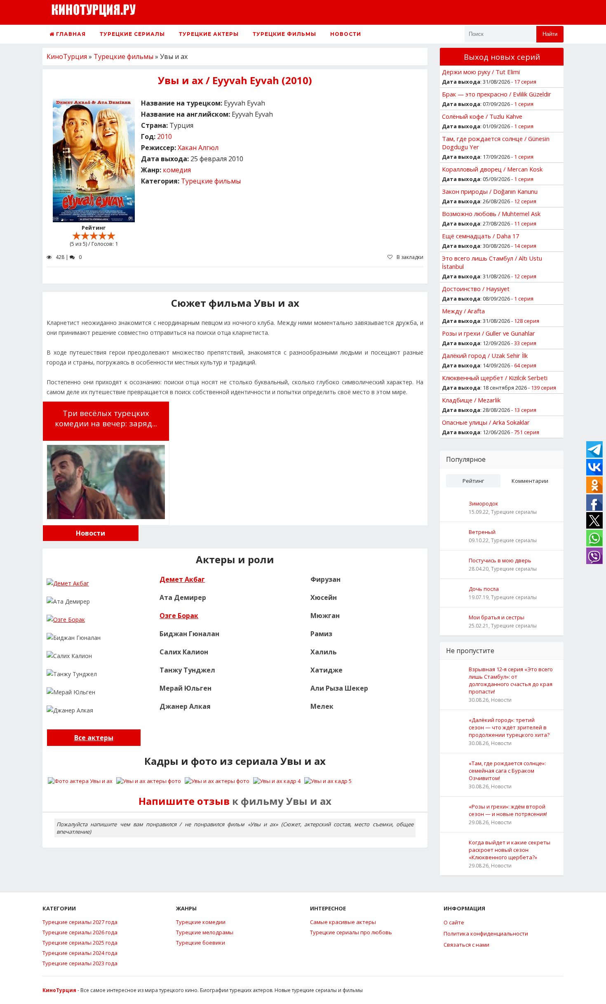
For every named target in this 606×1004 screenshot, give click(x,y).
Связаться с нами (466, 944)
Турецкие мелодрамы (204, 932)
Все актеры (93, 737)
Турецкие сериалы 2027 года (79, 922)
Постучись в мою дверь (500, 560)
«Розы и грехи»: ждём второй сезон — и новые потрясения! (508, 810)
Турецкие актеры (209, 34)
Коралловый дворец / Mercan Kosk (492, 169)
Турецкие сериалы (132, 34)
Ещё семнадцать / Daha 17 (480, 236)
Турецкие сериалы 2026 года (79, 932)
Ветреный (482, 532)
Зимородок (483, 503)
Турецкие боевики (200, 942)
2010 (164, 136)
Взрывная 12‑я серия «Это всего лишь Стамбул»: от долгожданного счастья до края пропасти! (511, 680)
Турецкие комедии (200, 922)
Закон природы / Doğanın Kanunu (490, 191)
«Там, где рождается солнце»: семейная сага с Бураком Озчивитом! (507, 770)
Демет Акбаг (182, 579)
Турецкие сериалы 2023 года (79, 963)
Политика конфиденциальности (486, 933)
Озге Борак (179, 615)
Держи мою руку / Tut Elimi (481, 72)
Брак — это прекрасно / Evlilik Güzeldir (496, 94)
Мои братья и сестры (496, 617)
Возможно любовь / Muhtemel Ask (491, 213)
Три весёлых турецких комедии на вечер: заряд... (106, 418)
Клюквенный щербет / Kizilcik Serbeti (494, 378)
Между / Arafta (463, 311)
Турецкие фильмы (284, 34)
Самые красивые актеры (343, 922)
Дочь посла (484, 589)
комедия (177, 169)
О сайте (454, 922)
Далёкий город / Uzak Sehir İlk (485, 355)
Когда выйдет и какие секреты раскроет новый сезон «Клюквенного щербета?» (509, 850)
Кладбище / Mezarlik (471, 400)
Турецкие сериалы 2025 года (79, 942)
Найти (550, 34)
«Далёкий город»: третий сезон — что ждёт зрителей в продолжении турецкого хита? (509, 727)
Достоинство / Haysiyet (476, 289)
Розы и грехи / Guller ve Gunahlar (488, 333)
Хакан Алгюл (198, 147)
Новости (345, 34)
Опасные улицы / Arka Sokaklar (486, 422)
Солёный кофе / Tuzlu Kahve (482, 116)
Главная (70, 34)
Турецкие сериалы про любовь (351, 932)
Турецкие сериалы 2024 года (79, 953)
